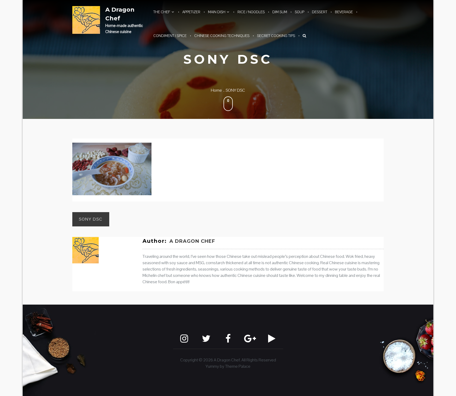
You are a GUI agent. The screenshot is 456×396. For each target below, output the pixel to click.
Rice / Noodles (251, 12)
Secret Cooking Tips (276, 35)
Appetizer (191, 12)
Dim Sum (279, 12)
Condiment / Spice (170, 35)
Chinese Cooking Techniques (221, 35)
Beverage (344, 12)
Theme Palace (237, 366)
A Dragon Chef (120, 14)
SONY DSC (91, 219)
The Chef (161, 12)
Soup (299, 12)
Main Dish (216, 12)
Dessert (319, 12)
